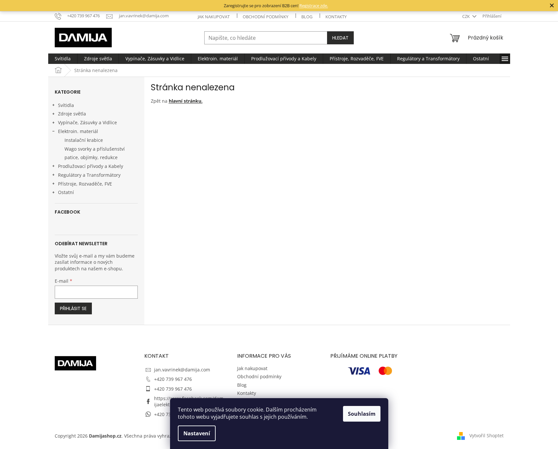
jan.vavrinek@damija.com (182, 370)
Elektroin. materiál (78, 131)
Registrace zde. (313, 5)
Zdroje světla (72, 114)
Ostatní (66, 192)
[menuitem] (62, 58)
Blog (306, 17)
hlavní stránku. (186, 101)
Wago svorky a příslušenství (94, 149)
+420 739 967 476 (173, 379)
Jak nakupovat (214, 17)
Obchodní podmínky (265, 17)
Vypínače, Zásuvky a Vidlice (87, 122)
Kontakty (336, 17)
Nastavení (196, 433)
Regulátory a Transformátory (89, 175)
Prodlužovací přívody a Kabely (90, 166)
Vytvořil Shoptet (486, 435)
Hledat (340, 38)
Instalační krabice (83, 140)
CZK (466, 16)
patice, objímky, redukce (91, 157)
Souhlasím (362, 413)
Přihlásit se (73, 308)
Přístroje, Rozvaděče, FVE (85, 184)
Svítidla (66, 105)
